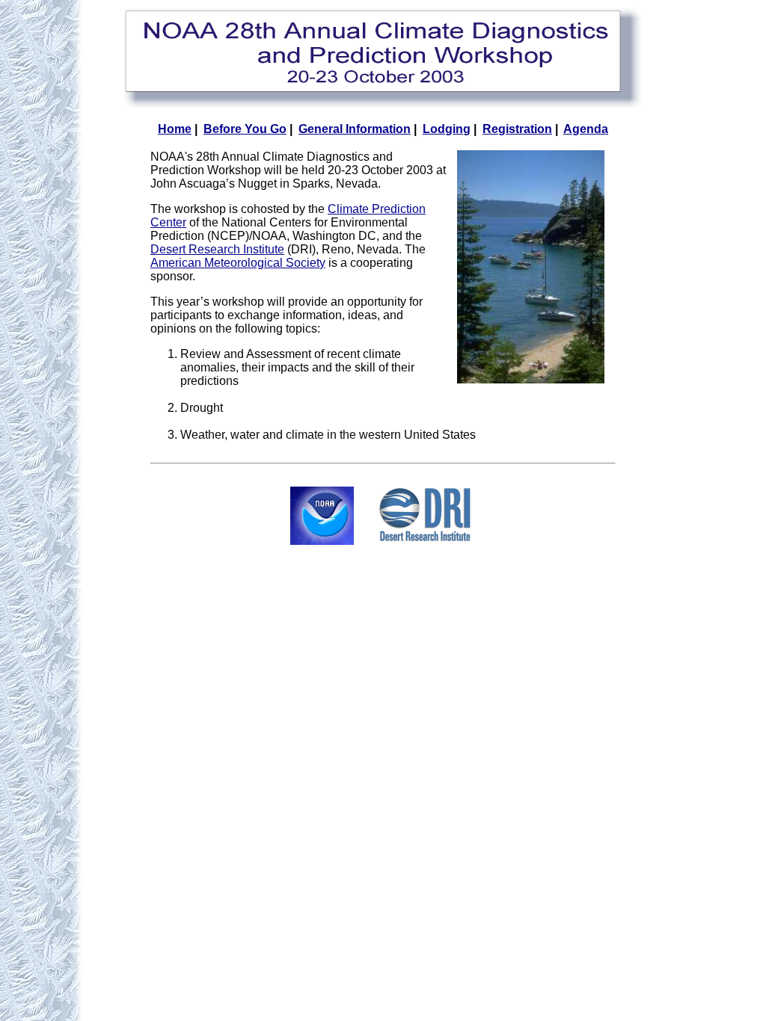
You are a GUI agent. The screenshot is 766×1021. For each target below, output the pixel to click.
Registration (517, 129)
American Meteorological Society (237, 262)
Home (175, 129)
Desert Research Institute (217, 249)
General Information (354, 129)
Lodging (447, 129)
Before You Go (245, 129)
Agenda (585, 129)
